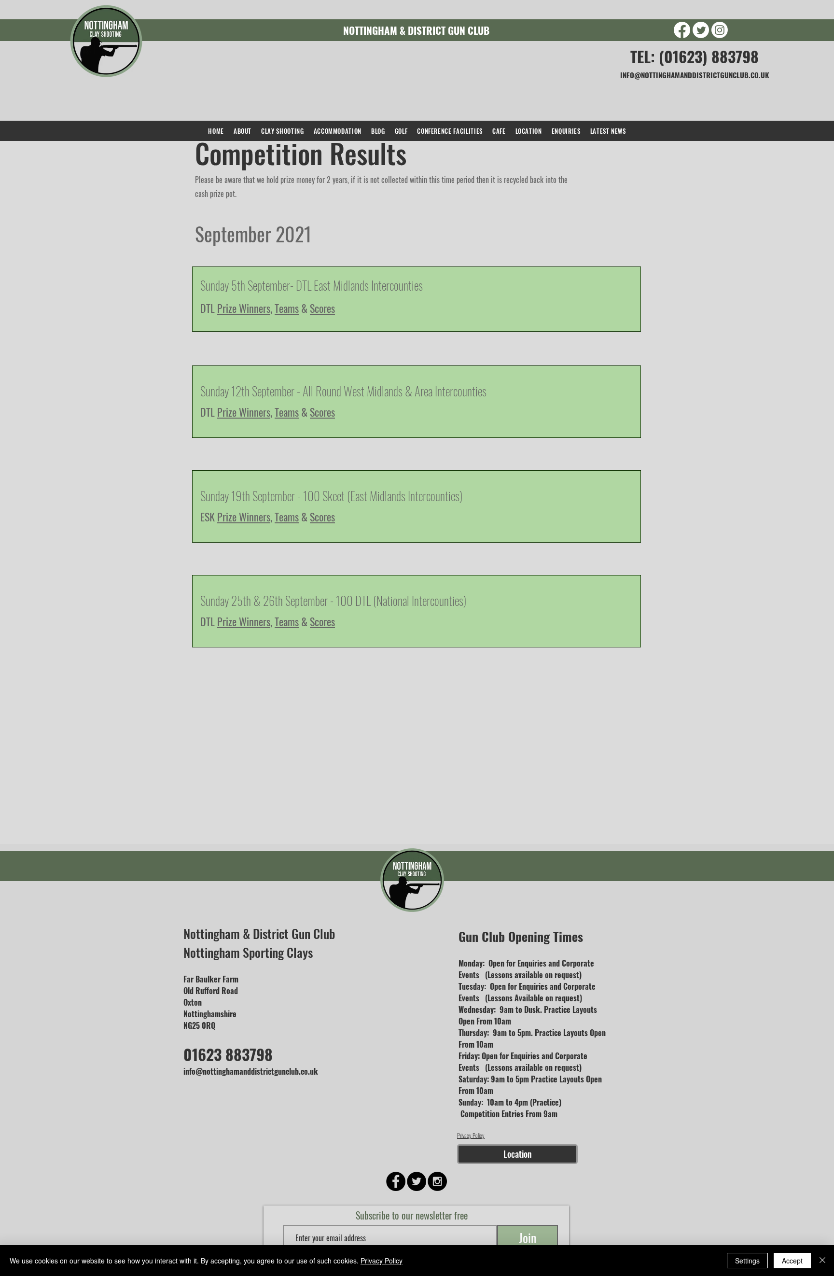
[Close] (822, 1260)
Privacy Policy (471, 1135)
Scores (322, 412)
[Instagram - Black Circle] (437, 1181)
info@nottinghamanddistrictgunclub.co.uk (250, 1071)
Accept (792, 1260)
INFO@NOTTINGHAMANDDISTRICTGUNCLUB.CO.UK (694, 75)
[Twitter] (701, 30)
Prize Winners (243, 308)
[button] (282, 131)
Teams (287, 308)
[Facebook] (682, 30)
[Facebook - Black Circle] (395, 1181)
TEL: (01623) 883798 (694, 56)
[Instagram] (719, 30)
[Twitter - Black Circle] (416, 1181)
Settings (747, 1260)
